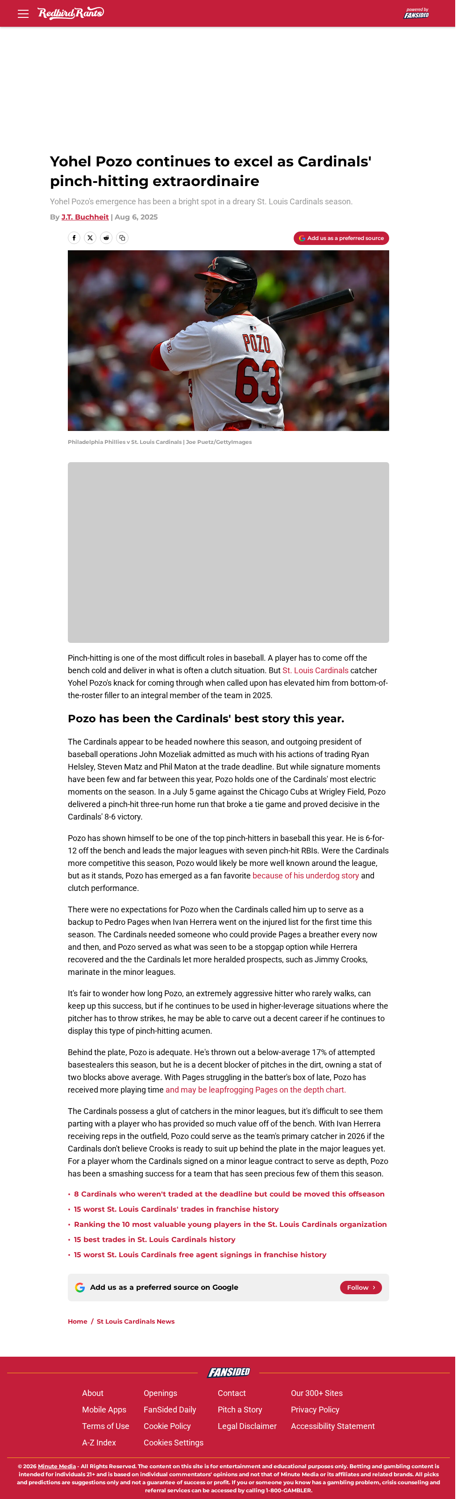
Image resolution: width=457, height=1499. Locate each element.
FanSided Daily (170, 1409)
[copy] (122, 238)
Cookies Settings (174, 1442)
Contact (232, 1393)
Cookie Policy (167, 1426)
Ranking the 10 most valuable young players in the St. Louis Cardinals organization (230, 1224)
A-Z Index (99, 1442)
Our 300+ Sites (317, 1393)
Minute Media (57, 1466)
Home (77, 1321)
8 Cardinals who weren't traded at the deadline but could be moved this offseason (229, 1194)
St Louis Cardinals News (135, 1321)
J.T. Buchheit (85, 217)
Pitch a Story (240, 1409)
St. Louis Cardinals (316, 670)
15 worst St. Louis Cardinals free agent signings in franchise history (200, 1255)
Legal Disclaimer (247, 1426)
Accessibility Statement (333, 1426)
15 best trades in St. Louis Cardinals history (155, 1239)
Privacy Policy (315, 1409)
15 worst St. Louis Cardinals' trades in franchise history (176, 1209)
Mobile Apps (104, 1409)
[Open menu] (23, 13)
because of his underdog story (306, 875)
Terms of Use (105, 1426)
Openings (160, 1393)
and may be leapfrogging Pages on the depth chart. (256, 1089)
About (93, 1393)
